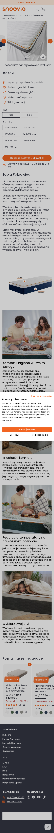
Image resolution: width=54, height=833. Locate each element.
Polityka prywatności (41, 396)
